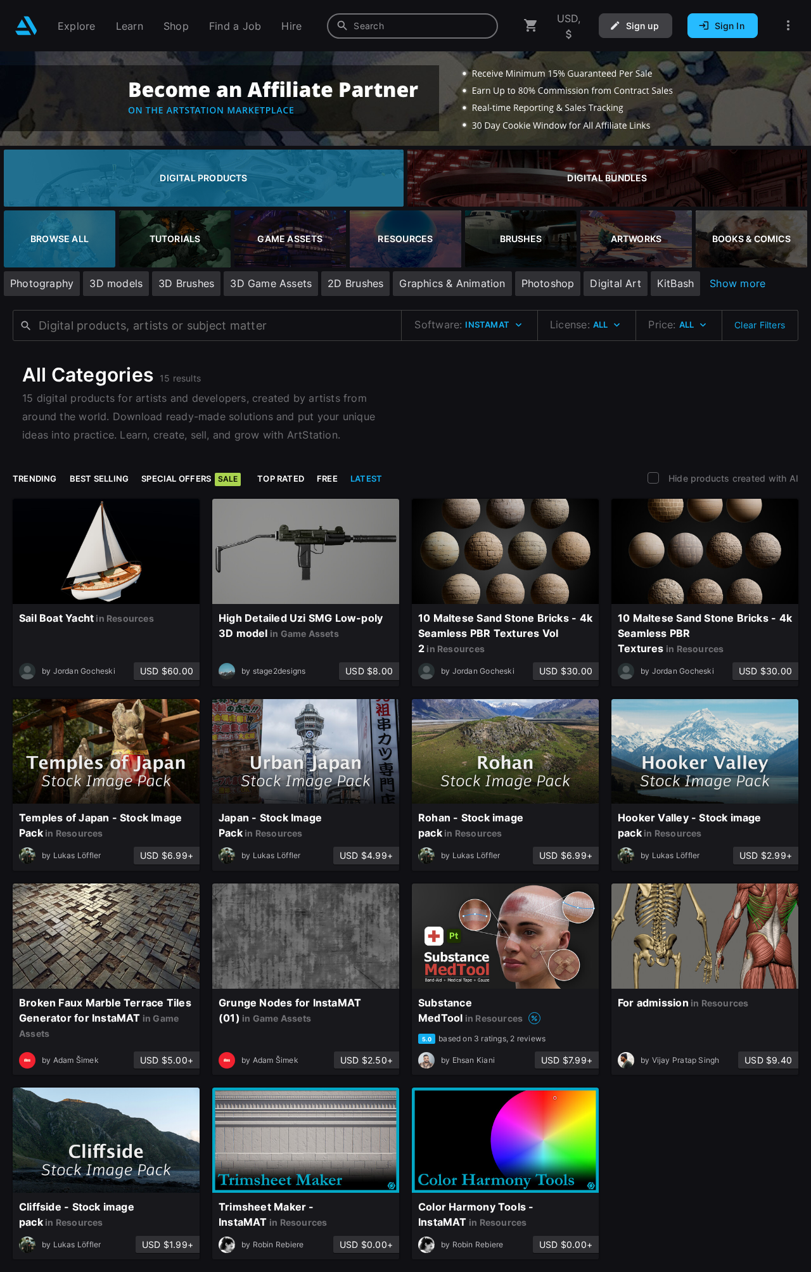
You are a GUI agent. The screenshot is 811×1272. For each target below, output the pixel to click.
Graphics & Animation (452, 283)
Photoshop (548, 283)
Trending (35, 478)
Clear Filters (759, 324)
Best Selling (99, 478)
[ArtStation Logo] (26, 25)
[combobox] (412, 26)
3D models (116, 283)
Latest (366, 478)
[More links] (788, 26)
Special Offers (189, 478)
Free (327, 478)
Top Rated (280, 478)
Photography (41, 283)
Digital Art (615, 283)
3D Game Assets (271, 283)
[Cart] (531, 26)
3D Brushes (186, 283)
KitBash (675, 283)
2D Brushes (355, 283)
